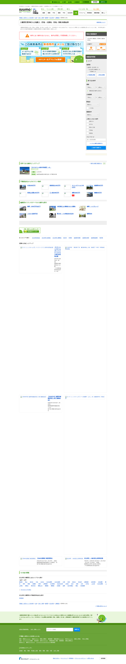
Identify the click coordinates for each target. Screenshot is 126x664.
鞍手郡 (101, 237)
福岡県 (46, 17)
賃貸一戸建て (43, 638)
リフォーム (82, 13)
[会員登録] (95, 2)
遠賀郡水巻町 (85, 237)
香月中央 (33, 585)
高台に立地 (92, 127)
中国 (51, 650)
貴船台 (26, 585)
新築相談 (61, 640)
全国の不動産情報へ (24, 629)
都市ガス (91, 121)
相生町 (21, 582)
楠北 (77, 585)
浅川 (72, 583)
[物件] (64, 2)
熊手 (24, 583)
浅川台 (31, 582)
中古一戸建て (85, 638)
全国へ (34, 9)
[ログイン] (103, 2)
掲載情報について (101, 22)
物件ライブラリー (30, 642)
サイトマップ (64, 658)
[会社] (70, 2)
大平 (82, 583)
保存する (91, 48)
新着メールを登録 (101, 48)
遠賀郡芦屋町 (77, 237)
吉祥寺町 (93, 582)
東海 (40, 650)
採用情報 (103, 658)
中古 (54, 13)
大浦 (64, 582)
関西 (44, 650)
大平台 (87, 583)
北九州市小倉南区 (46, 237)
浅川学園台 (70, 585)
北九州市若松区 (36, 237)
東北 (25, 650)
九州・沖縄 (41, 17)
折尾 (69, 582)
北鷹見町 (86, 582)
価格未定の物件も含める (95, 90)
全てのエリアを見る (26, 589)
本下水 (91, 124)
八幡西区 (57, 17)
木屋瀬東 (82, 585)
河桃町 (34, 583)
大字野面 (52, 583)
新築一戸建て (77, 638)
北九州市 (51, 17)
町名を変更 (102, 75)
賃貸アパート (35, 638)
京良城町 (100, 582)
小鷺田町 (45, 583)
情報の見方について (102, 606)
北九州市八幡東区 (57, 237)
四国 (47, 650)
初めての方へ (56, 658)
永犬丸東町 (100, 583)
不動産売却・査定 (53, 640)
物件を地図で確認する (96, 163)
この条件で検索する (96, 147)
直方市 (65, 237)
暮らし (103, 13)
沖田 (77, 583)
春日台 (74, 582)
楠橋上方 (40, 585)
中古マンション (69, 638)
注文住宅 (70, 13)
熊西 (29, 583)
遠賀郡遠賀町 (94, 237)
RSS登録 (102, 44)
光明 (39, 583)
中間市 (70, 237)
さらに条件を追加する (96, 143)
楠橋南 (52, 585)
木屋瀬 (58, 585)
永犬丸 (42, 582)
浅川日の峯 (60, 583)
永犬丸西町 (49, 582)
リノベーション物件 (28, 640)
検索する (77, 629)
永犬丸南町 (57, 582)
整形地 (91, 133)
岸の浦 (80, 582)
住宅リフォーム (44, 640)
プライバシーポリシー (80, 658)
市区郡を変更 (91, 75)
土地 (76, 13)
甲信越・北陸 (34, 650)
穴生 (37, 582)
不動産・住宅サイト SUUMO (26, 17)
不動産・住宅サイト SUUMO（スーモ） (30, 636)
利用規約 (71, 658)
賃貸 (44, 13)
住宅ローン (22, 642)
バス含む (91, 108)
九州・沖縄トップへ (35, 629)
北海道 (21, 650)
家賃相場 (50, 638)
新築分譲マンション (59, 638)
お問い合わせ (90, 658)
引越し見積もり (69, 640)
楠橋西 (46, 585)
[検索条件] (77, 2)
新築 (49, 13)
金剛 (64, 585)
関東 (28, 650)
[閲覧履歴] (86, 2)
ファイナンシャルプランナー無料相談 (45, 642)
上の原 (93, 583)
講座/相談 (96, 13)
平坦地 (91, 130)
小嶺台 (67, 583)
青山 (26, 582)
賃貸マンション (27, 638)
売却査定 (89, 13)
